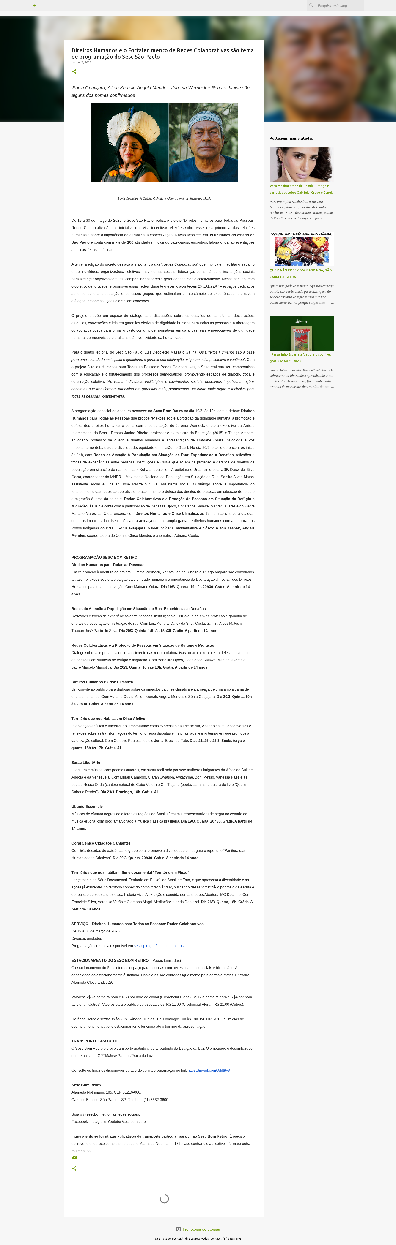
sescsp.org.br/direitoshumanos (159, 946)
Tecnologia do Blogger (201, 1229)
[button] (74, 72)
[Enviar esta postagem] (74, 1159)
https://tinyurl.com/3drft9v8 (209, 1070)
